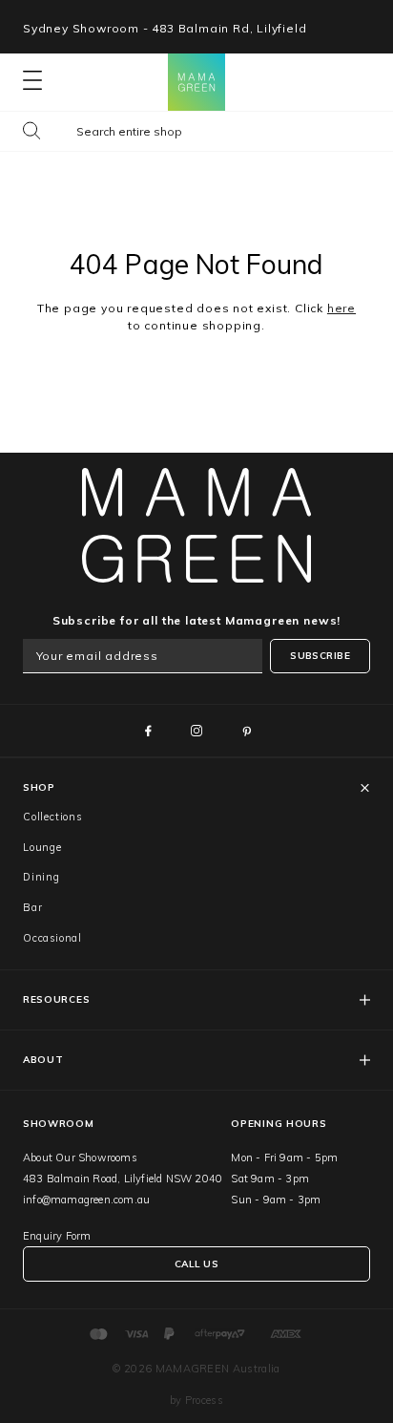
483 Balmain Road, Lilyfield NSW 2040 (122, 1178)
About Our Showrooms (80, 1157)
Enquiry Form (57, 1235)
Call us (196, 1264)
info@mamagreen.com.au (86, 1199)
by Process (196, 1400)
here (341, 308)
